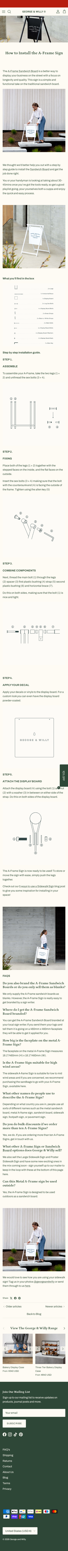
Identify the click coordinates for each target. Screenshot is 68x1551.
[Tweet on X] (11, 1298)
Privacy (7, 1488)
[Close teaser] (58, 787)
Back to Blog (34, 1314)
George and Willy (18, 1539)
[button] (64, 775)
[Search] (11, 11)
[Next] (30, 1348)
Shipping (8, 1455)
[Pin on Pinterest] (19, 1298)
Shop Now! (57, 3)
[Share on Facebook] (15, 1298)
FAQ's (6, 1449)
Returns (7, 1460)
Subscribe (14, 1423)
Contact (7, 1466)
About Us (8, 1472)
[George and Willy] (34, 11)
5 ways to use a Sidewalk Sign (36, 886)
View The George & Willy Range (34, 1328)
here (27, 1285)
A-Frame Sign (30, 1146)
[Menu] (3, 11)
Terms (6, 1483)
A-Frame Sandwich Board (23, 71)
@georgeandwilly (44, 1281)
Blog (5, 1477)
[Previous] (5, 1348)
